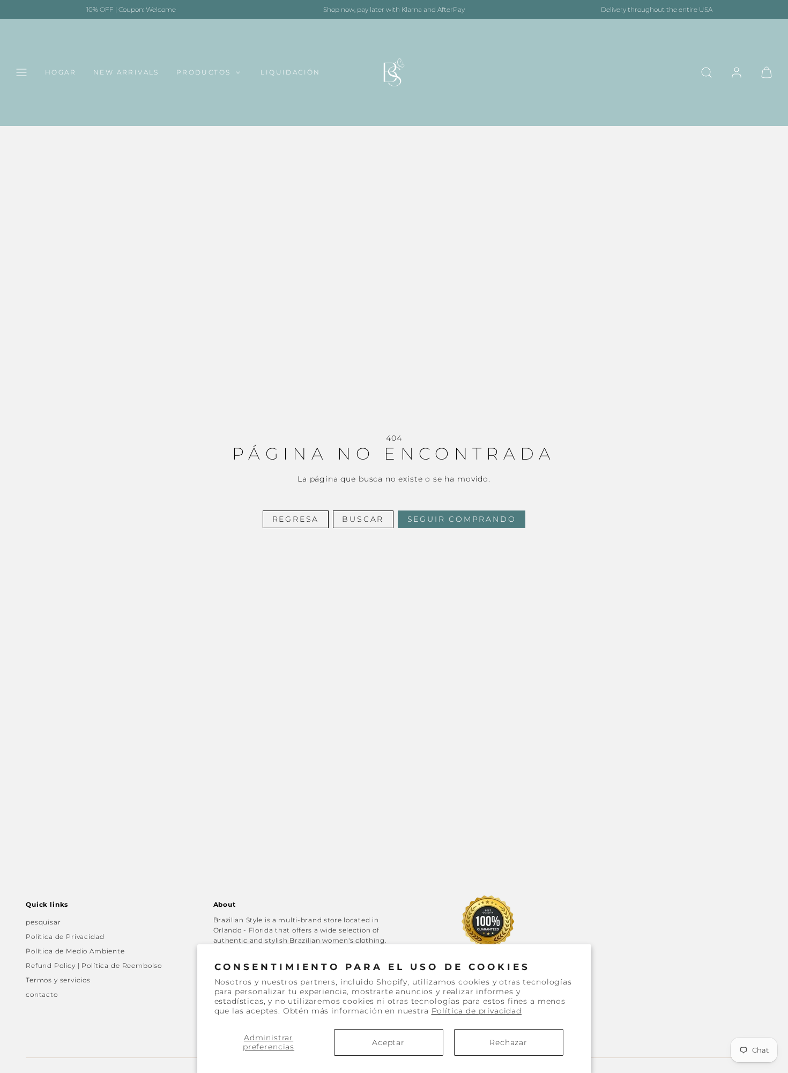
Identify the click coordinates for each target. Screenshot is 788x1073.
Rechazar (508, 1042)
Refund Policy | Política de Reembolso (94, 965)
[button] (21, 72)
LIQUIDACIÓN (290, 73)
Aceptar (388, 1042)
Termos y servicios (58, 980)
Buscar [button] (363, 519)
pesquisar (43, 922)
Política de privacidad (477, 1011)
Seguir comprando (461, 519)
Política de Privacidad (65, 937)
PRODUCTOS (203, 73)
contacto (42, 994)
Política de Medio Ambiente (75, 951)
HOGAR (60, 73)
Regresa (295, 519)
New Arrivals (126, 73)
